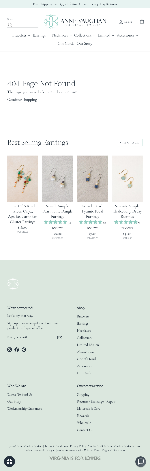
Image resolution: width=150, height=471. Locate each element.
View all (130, 142)
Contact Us (85, 430)
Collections (83, 35)
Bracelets (19, 35)
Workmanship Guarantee (24, 409)
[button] (56, 222)
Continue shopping (22, 99)
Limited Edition (88, 345)
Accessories (126, 35)
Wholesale (84, 423)
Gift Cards (66, 43)
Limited (104, 35)
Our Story (84, 43)
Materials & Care (88, 409)
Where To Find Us (19, 394)
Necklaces (60, 35)
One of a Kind (86, 359)
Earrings (40, 35)
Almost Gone (86, 352)
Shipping (83, 394)
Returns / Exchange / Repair (96, 401)
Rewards (83, 416)
